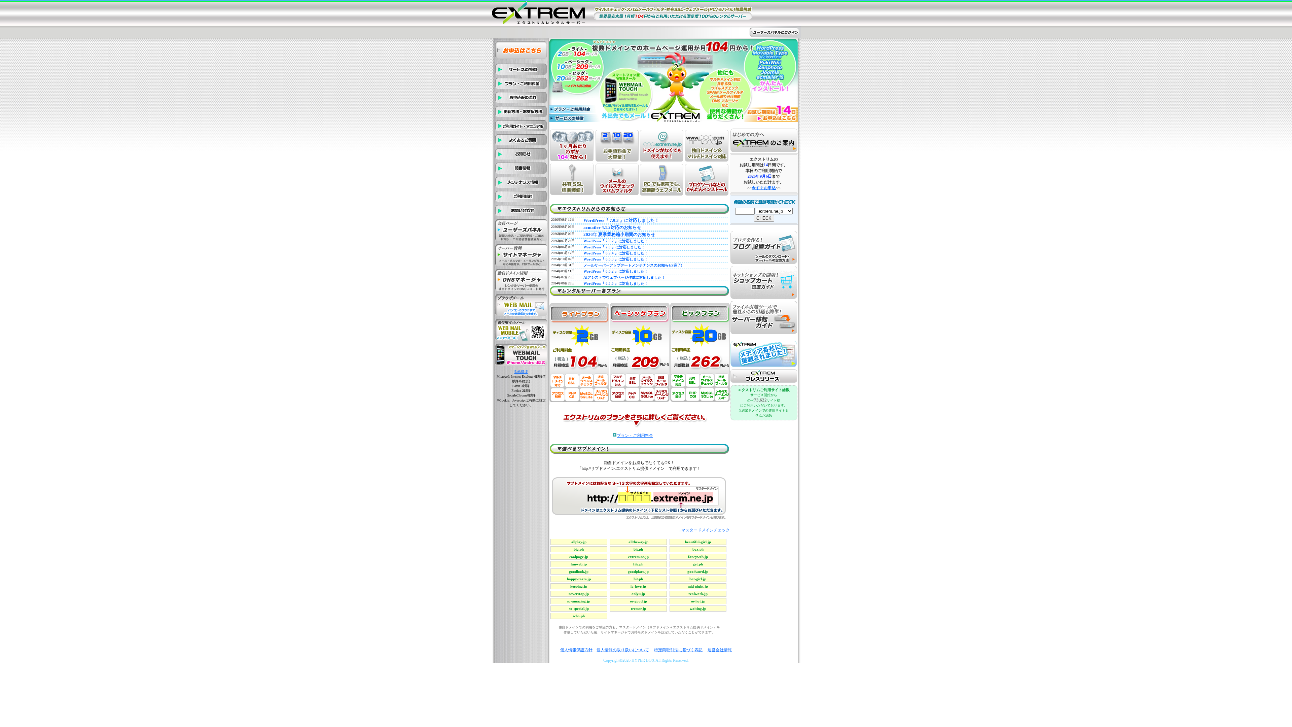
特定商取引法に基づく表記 (678, 650)
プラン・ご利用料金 (635, 435)
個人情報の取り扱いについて (623, 650)
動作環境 (521, 372)
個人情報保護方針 (576, 650)
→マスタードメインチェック (703, 530)
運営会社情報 (720, 650)
